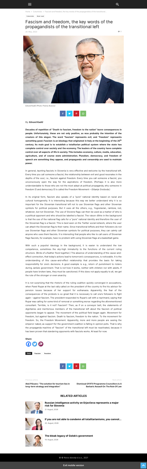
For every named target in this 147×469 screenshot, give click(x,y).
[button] (29, 4)
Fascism (37, 353)
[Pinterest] (76, 113)
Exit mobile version (73, 465)
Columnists (37, 11)
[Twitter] (69, 113)
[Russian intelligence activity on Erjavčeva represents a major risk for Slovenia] (34, 407)
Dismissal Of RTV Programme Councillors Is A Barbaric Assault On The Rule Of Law (99, 385)
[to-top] (143, 464)
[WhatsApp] (83, 113)
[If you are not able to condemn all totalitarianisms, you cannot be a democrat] (34, 424)
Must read (40, 16)
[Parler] (41, 344)
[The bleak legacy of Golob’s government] (34, 440)
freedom (47, 353)
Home (27, 11)
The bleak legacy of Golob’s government (69, 435)
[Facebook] (63, 113)
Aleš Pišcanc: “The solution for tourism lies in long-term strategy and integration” (47, 385)
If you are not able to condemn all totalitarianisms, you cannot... (83, 419)
